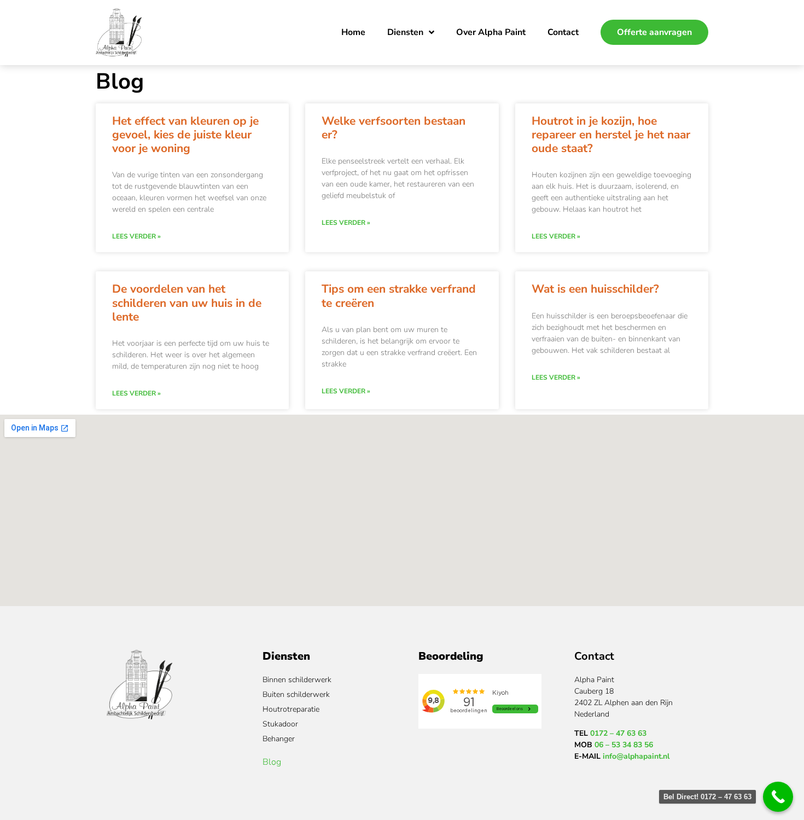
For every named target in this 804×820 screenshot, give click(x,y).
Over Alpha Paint (491, 32)
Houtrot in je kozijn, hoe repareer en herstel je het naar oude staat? (611, 134)
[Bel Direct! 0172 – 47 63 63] (778, 797)
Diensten (405, 32)
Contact (563, 32)
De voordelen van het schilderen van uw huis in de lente (186, 302)
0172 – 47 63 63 (618, 733)
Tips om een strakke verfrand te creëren (399, 295)
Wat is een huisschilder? (595, 288)
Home (353, 32)
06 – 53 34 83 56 (624, 745)
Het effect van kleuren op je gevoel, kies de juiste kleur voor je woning (185, 134)
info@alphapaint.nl (636, 756)
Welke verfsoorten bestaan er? (393, 127)
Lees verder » (136, 236)
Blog (272, 762)
